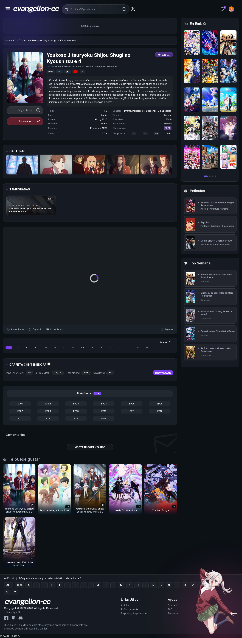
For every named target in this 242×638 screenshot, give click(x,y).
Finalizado (25, 121)
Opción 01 (165, 342)
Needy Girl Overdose (125, 510)
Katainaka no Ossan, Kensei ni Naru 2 (216, 313)
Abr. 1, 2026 (100, 119)
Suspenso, (152, 110)
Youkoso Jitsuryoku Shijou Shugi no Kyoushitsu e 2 (19, 510)
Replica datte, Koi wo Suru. (54, 510)
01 (134, 133)
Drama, (128, 110)
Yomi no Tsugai (160, 510)
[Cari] (124, 9)
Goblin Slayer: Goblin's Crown (216, 240)
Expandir (37, 329)
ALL (8, 585)
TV (16, 40)
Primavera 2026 (98, 128)
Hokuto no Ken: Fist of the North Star (19, 564)
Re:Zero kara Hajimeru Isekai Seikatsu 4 (216, 349)
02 (145, 133)
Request (173, 613)
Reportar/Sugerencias (134, 613)
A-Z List (125, 605)
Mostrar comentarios (90, 447)
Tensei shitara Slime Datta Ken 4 (218, 331)
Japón (104, 115)
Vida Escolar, (164, 110)
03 (156, 133)
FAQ (170, 609)
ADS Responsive (89, 26)
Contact (172, 605)
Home (8, 40)
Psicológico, (139, 110)
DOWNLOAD (163, 372)
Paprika (205, 222)
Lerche (167, 115)
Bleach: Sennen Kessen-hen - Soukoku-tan (216, 276)
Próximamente (130, 609)
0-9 (19, 585)
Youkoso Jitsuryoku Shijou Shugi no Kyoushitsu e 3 (90, 510)
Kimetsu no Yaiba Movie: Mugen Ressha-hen (217, 204)
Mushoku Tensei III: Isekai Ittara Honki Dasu (217, 294)
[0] (222, 9)
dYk (18, 612)
